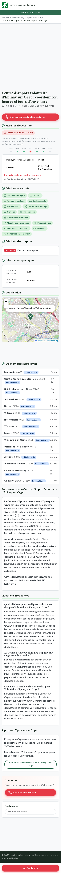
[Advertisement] (30, 55)
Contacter (32, 868)
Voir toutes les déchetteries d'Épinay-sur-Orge (30, 764)
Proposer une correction (47, 855)
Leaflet (39, 340)
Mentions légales (10, 858)
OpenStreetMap (52, 340)
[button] (30, 317)
